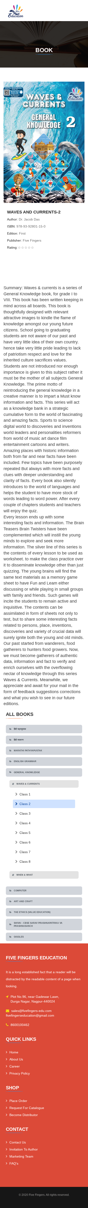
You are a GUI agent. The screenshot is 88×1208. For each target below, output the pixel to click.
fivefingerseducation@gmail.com (30, 1015)
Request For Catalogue (26, 1108)
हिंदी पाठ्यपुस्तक (20, 729)
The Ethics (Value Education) (32, 912)
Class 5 (25, 833)
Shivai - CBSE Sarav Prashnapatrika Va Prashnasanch (38, 924)
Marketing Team (21, 1156)
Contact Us (17, 1142)
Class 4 (25, 823)
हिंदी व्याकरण (18, 740)
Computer (20, 890)
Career (14, 1066)
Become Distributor (23, 1115)
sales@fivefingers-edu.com (31, 1011)
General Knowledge (27, 772)
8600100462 (20, 1025)
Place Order (18, 1101)
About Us (16, 1059)
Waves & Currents (28, 784)
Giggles (19, 937)
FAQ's (13, 1163)
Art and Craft (23, 901)
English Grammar (25, 761)
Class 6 (25, 842)
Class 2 (25, 804)
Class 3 (25, 813)
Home (13, 1052)
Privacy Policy (19, 1073)
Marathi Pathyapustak (28, 750)
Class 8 (25, 861)
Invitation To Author (23, 1149)
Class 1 (25, 794)
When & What (24, 875)
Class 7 (25, 852)
